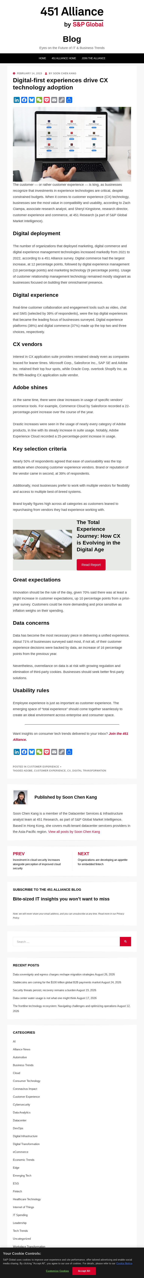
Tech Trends (20, 1230)
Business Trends (23, 1065)
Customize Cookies (57, 1271)
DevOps (18, 1128)
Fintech (17, 1191)
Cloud (16, 1073)
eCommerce (20, 1151)
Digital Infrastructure (25, 1136)
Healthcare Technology (27, 1199)
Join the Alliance (93, 58)
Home (42, 58)
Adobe (28, 770)
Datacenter (19, 1120)
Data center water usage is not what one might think (44, 998)
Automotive (20, 1057)
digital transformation (89, 770)
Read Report (91, 565)
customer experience (50, 770)
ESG (16, 1183)
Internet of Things (23, 1207)
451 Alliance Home (64, 58)
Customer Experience (43, 766)
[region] (72, 1263)
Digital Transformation (26, 1144)
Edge (16, 1167)
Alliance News (21, 1049)
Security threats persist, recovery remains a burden (44, 990)
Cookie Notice (124, 1263)
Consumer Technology (26, 1080)
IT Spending (20, 1215)
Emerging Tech (22, 1175)
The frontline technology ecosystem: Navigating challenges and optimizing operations (65, 1006)
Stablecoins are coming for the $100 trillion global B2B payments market (57, 982)
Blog (72, 39)
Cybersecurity (21, 1104)
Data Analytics (22, 1112)
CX (69, 770)
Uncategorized (22, 1238)
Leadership (19, 1222)
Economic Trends (23, 1159)
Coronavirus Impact (25, 1088)
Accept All (84, 1271)
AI (14, 1041)
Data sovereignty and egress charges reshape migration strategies (53, 974)
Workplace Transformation (29, 1246)
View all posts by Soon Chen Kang (74, 832)
